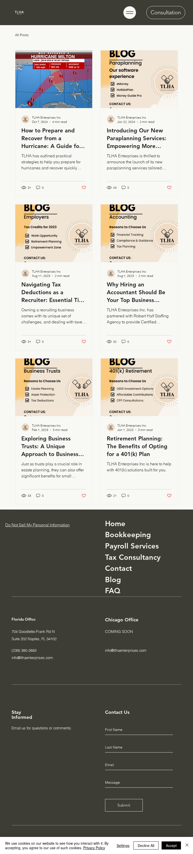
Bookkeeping (128, 534)
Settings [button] (123, 845)
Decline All (146, 845)
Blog (113, 579)
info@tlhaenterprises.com (32, 657)
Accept (171, 845)
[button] (129, 12)
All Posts (22, 35)
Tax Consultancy (133, 557)
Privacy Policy (94, 847)
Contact (118, 568)
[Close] (187, 845)
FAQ (112, 590)
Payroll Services (132, 545)
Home (115, 523)
